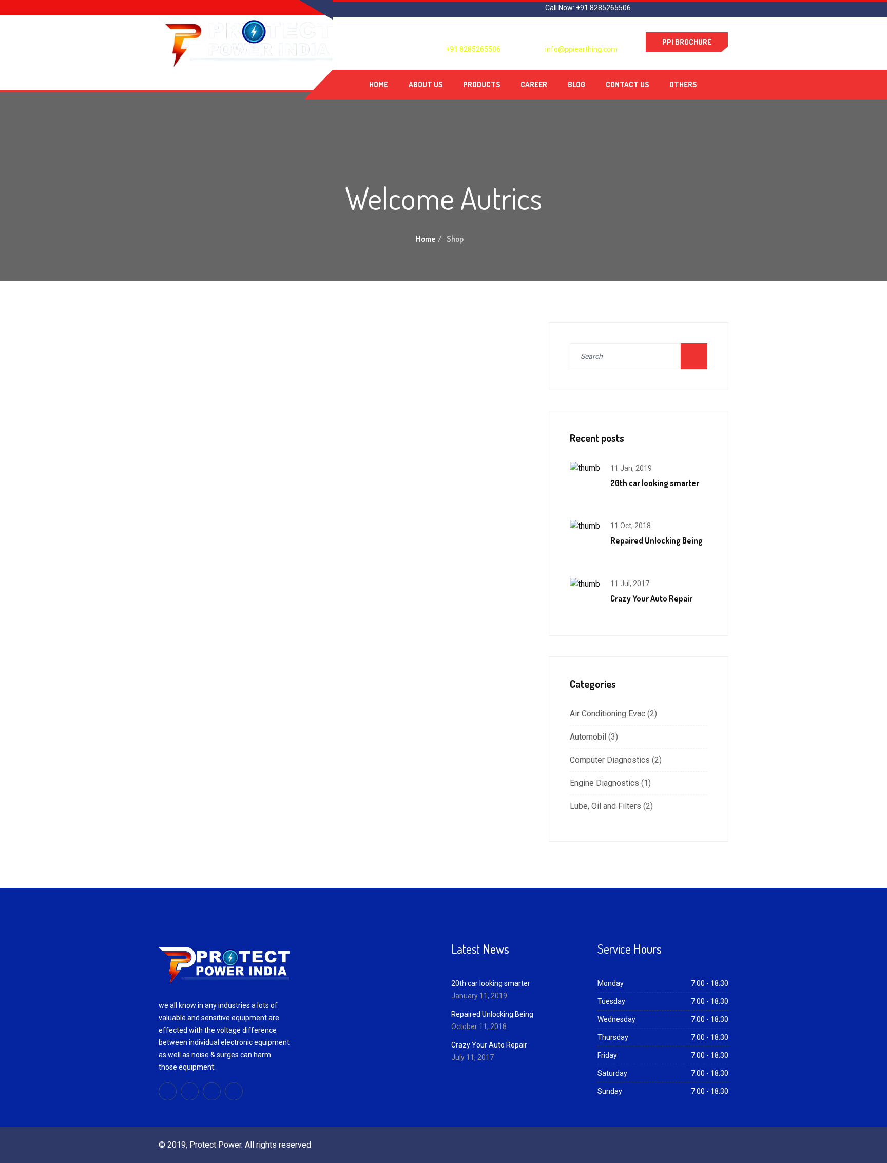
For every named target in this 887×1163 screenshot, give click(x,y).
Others (683, 84)
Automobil (588, 737)
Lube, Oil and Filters (605, 806)
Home (378, 84)
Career (533, 84)
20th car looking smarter (654, 483)
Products (481, 84)
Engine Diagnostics (604, 783)
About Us (425, 84)
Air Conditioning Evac (607, 714)
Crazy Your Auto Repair (651, 598)
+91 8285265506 (473, 49)
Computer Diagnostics (610, 760)
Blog (576, 84)
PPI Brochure (686, 42)
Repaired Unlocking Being (656, 540)
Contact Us (627, 84)
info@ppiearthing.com (581, 49)
